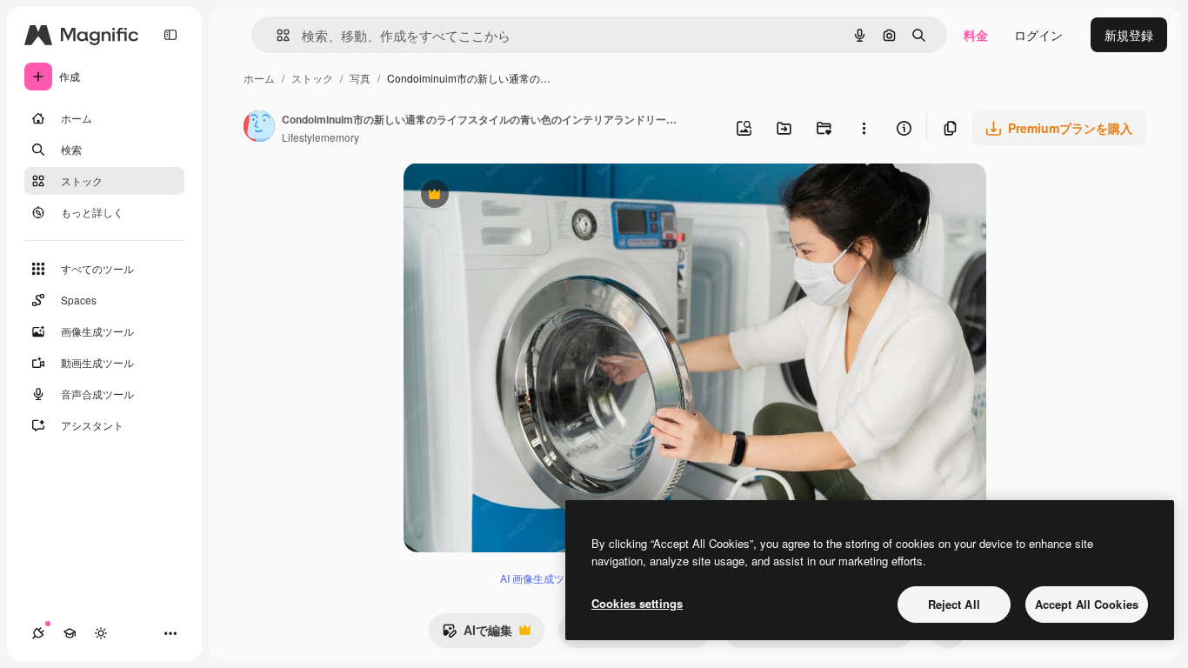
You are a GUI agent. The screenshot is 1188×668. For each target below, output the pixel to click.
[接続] (38, 633)
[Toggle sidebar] (170, 35)
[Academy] (69, 633)
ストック (312, 77)
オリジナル (523, 196)
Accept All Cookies (1086, 604)
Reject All (954, 604)
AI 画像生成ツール (542, 578)
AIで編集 (477, 634)
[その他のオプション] (863, 127)
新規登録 (1129, 34)
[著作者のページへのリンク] (259, 127)
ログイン (1038, 34)
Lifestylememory (320, 137)
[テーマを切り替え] (101, 633)
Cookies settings (637, 603)
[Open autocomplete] (276, 35)
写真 (360, 77)
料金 (976, 34)
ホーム (259, 77)
